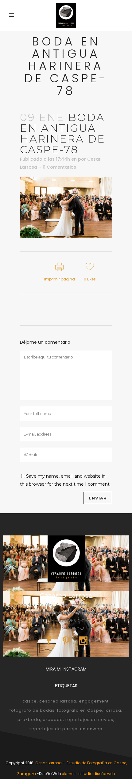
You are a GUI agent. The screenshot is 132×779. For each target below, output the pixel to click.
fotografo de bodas (32, 710)
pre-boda (28, 719)
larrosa (113, 710)
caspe (29, 701)
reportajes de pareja (53, 729)
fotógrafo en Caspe (79, 710)
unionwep (91, 729)
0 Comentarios (59, 167)
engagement (94, 701)
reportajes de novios (89, 719)
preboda (53, 719)
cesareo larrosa (57, 701)
